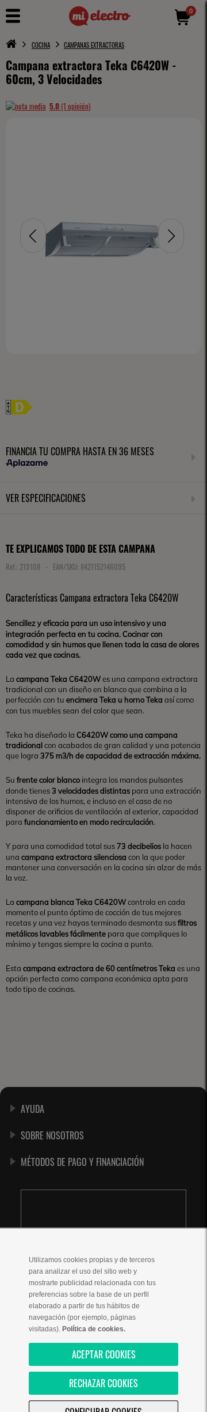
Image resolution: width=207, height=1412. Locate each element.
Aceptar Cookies (104, 1354)
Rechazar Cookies (103, 1383)
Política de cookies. (93, 1329)
